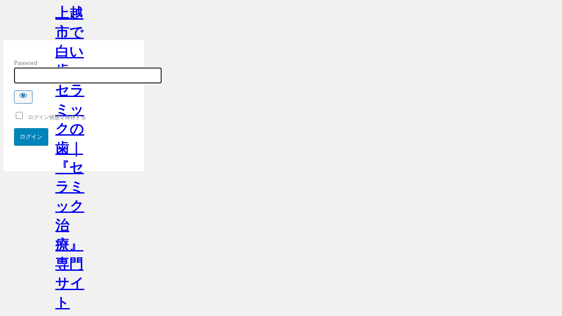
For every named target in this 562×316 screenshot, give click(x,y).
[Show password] (23, 97)
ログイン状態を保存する (55, 117)
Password (25, 63)
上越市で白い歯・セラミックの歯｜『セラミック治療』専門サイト (69, 22)
